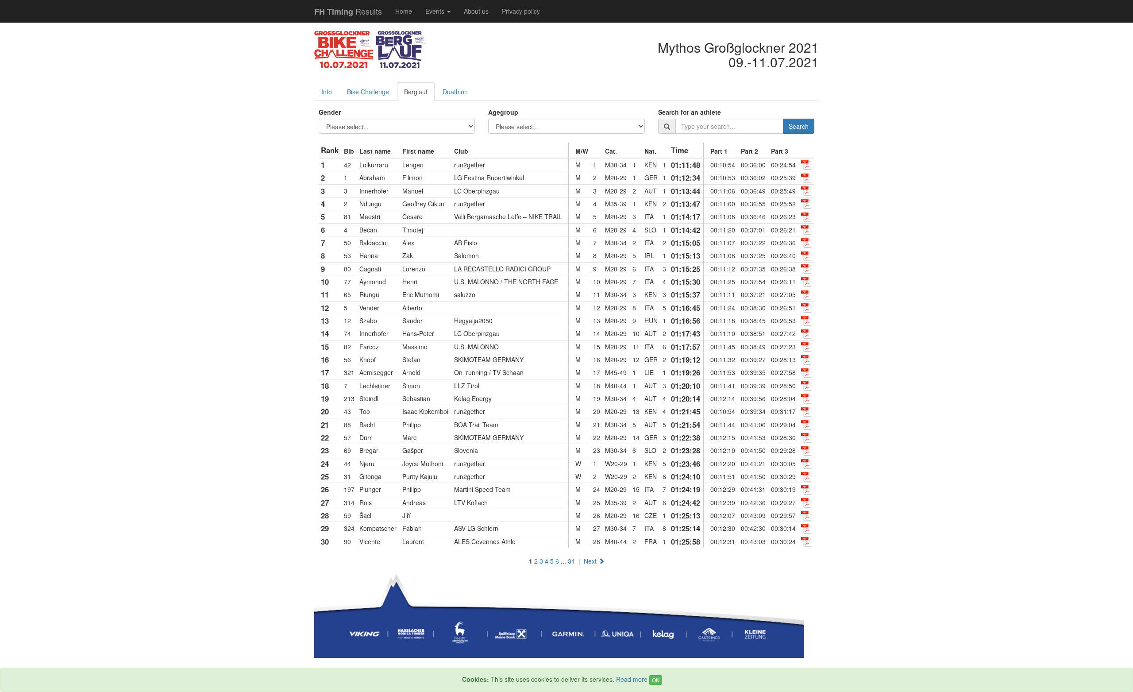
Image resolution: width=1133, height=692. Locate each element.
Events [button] (435, 11)
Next (591, 561)
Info (326, 91)
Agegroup (503, 112)
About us (476, 11)
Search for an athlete (689, 112)
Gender (330, 112)
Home (403, 11)
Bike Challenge (368, 91)
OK (655, 680)
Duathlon (455, 91)
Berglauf (416, 91)
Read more (631, 679)
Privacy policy (521, 11)
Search (799, 126)
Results (348, 11)
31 (571, 561)
